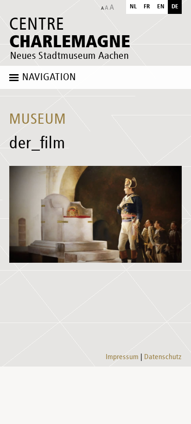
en (161, 7)
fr (147, 7)
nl (133, 7)
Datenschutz (163, 357)
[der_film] (95, 214)
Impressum (122, 357)
